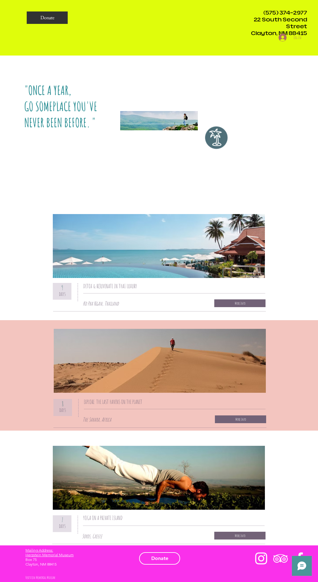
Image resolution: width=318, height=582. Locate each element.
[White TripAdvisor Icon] (280, 558)
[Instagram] (261, 558)
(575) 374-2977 (285, 13)
